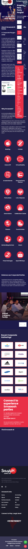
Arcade (3, 507)
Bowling (17, 497)
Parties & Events (5, 500)
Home (3, 495)
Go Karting (18, 495)
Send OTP (19, 32)
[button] (21, 324)
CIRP (7, 545)
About (3, 497)
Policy (16, 507)
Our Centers (4, 502)
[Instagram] (5, 486)
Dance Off (4, 505)
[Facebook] (2, 486)
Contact (17, 505)
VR (15, 502)
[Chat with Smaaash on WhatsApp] (25, 542)
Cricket (17, 500)
